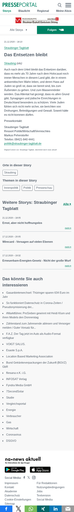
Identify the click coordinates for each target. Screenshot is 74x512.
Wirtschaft (12, 428)
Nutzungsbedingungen (51, 487)
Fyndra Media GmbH (19, 385)
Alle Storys (17, 29)
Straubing (10, 63)
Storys (7, 10)
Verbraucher (13, 416)
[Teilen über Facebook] (6, 508)
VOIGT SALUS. (15, 344)
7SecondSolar (15, 391)
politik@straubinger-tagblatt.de (22, 143)
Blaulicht (24, 10)
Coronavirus (13, 434)
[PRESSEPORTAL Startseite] (20, 5)
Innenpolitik (11, 187)
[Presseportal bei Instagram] (32, 477)
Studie (10, 397)
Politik (27, 187)
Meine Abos (63, 10)
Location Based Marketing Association (29, 356)
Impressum (11, 483)
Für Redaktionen (47, 483)
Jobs (40, 491)
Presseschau (44, 187)
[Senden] (68, 508)
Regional (43, 10)
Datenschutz (12, 495)
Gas (8, 422)
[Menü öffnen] (68, 5)
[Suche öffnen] (60, 5)
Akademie (11, 491)
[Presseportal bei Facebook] (23, 477)
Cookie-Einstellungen (18, 499)
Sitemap (10, 503)
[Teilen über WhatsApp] (31, 508)
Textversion (44, 495)
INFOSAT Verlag (16, 379)
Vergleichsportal (16, 403)
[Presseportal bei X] (27, 477)
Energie (11, 409)
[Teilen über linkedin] (55, 508)
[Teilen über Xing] (43, 508)
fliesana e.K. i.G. (16, 372)
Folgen (52, 29)
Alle (66, 204)
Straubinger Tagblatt (16, 47)
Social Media (45, 499)
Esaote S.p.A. (14, 350)
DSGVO (11, 440)
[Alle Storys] (37, 22)
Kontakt (9, 487)
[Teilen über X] (18, 508)
